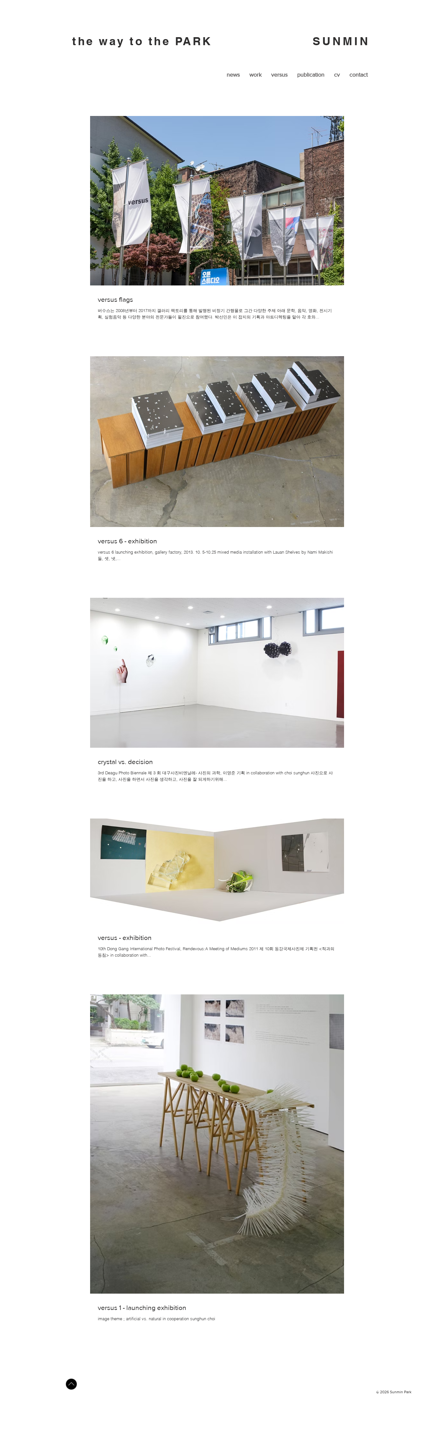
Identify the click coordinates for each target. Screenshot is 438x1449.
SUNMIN (344, 41)
